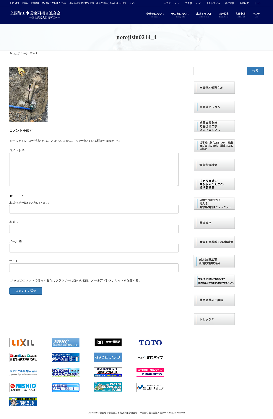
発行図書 (229, 3)
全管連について (172, 3)
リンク (257, 3)
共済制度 (244, 3)
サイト (13, 261)
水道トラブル (213, 3)
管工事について (193, 3)
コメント (17, 150)
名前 (14, 222)
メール (15, 241)
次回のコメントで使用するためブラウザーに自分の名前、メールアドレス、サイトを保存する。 (78, 280)
